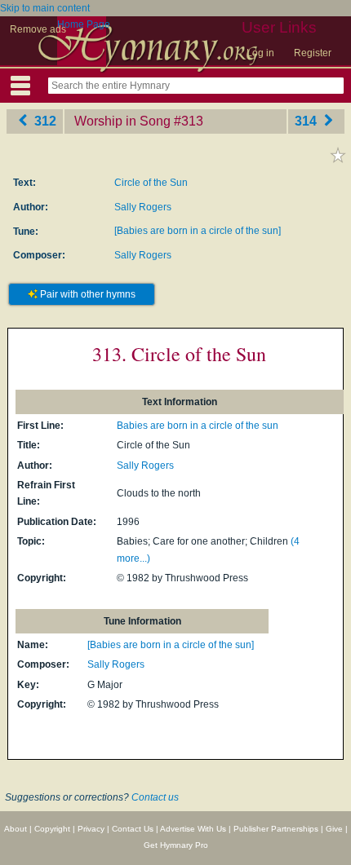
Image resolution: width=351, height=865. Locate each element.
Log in (260, 53)
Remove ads (38, 29)
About (15, 828)
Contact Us (132, 828)
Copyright (52, 828)
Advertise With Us (193, 828)
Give (334, 828)
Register (312, 53)
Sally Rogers (142, 207)
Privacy (91, 828)
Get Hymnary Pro (176, 845)
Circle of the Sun (151, 182)
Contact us (155, 797)
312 (43, 121)
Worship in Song (122, 121)
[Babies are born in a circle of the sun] (197, 230)
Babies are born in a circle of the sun (197, 425)
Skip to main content (45, 8)
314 (307, 121)
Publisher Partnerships (275, 828)
